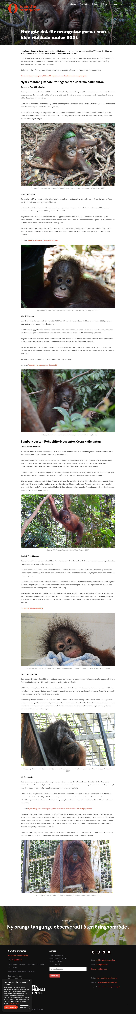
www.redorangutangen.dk (107, 982)
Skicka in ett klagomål (99, 969)
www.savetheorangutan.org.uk (109, 987)
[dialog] (17, 995)
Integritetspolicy (14, 1003)
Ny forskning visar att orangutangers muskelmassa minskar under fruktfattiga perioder (60, 808)
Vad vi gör (84, 4)
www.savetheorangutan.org (106, 978)
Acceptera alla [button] (10, 1007)
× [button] (29, 981)
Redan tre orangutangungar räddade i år (43, 365)
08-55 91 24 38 (16, 960)
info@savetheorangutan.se (18, 955)
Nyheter (95, 4)
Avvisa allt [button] (24, 1007)
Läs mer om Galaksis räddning (32, 608)
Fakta (105, 4)
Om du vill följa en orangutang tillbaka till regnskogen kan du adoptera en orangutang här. (54, 76)
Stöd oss (73, 4)
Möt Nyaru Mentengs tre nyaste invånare (43, 240)
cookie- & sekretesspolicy (105, 960)
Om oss (114, 4)
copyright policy (102, 964)
